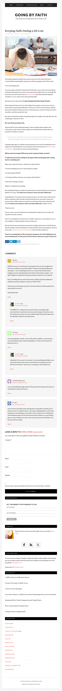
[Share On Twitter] (11, 241)
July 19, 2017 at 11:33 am (19, 334)
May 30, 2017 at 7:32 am (18, 262)
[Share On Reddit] (19, 241)
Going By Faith (31, 15)
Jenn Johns (17, 303)
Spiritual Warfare (10, 658)
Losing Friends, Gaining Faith (15, 611)
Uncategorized (9, 669)
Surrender (8, 661)
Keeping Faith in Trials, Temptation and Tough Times (23, 600)
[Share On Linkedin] (15, 241)
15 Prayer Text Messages (13, 589)
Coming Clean (9, 627)
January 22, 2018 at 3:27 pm (19, 382)
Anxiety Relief (9, 623)
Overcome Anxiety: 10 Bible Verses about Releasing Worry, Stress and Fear (30, 594)
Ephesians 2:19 (17, 562)
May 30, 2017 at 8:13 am (21, 305)
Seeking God (8, 650)
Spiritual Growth (10, 654)
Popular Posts (9, 642)
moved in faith (31, 94)
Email (7, 467)
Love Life (8, 639)
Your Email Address (11, 512)
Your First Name (10, 507)
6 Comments (26, 33)
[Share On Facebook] (7, 241)
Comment (8, 440)
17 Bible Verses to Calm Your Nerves (17, 577)
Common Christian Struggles (22, 244)
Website (7, 475)
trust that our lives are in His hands (22, 230)
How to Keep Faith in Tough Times (16, 606)
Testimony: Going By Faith (12, 665)
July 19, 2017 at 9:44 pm (21, 356)
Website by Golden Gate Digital (31, 684)
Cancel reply (38, 432)
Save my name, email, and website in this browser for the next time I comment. (27, 486)
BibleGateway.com (17, 567)
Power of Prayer (10, 646)
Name (7, 458)
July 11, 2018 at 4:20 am (18, 404)
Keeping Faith (36, 244)
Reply (9, 297)
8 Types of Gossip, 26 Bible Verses (16, 583)
